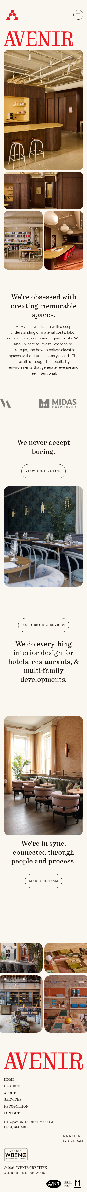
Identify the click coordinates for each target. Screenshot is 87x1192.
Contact (12, 1113)
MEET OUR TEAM (43, 881)
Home (9, 1079)
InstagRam (73, 1141)
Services (13, 1099)
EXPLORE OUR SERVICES (43, 625)
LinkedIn (71, 1136)
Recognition (16, 1106)
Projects (13, 1086)
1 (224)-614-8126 (16, 1127)
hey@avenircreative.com (28, 1122)
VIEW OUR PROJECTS (43, 471)
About (10, 1093)
